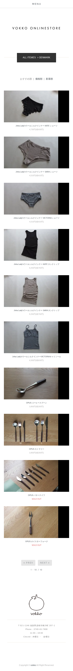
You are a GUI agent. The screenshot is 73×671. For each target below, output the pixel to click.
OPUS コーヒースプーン (36, 403)
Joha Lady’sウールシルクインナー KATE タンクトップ (36, 264)
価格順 (38, 78)
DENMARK (44, 57)
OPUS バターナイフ (36, 495)
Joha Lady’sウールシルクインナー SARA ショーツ (37, 172)
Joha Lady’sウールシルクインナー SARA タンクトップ (36, 310)
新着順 (49, 78)
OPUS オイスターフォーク (36, 541)
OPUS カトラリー (36, 449)
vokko (33, 665)
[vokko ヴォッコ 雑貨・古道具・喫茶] (36, 605)
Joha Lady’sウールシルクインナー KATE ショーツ (36, 126)
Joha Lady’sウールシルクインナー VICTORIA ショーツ (36, 218)
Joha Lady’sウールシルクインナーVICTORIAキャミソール (36, 357)
